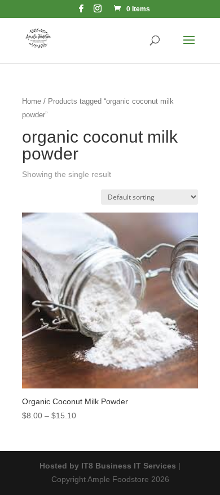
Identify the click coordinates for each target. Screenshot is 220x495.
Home (31, 101)
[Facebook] (81, 12)
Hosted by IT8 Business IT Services (107, 465)
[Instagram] (97, 12)
